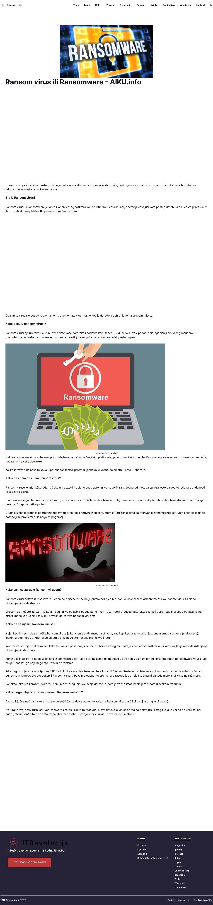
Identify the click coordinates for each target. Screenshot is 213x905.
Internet (178, 853)
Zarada (110, 5)
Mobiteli (178, 866)
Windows (185, 5)
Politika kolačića (203, 900)
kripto (177, 862)
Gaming (140, 5)
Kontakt (200, 5)
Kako (98, 5)
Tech (76, 5)
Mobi (87, 5)
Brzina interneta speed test (152, 858)
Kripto (154, 5)
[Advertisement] (106, 134)
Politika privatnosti (178, 900)
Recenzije (125, 5)
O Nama (141, 845)
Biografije (179, 845)
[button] (210, 5)
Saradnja (142, 853)
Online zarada (181, 870)
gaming (178, 849)
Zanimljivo (169, 5)
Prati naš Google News (29, 862)
